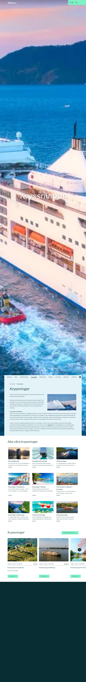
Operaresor (66, 377)
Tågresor (51, 377)
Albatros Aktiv (42, 377)
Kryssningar (34, 377)
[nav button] (80, 377)
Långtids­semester (24, 377)
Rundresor (9, 377)
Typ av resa (12, 384)
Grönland (50, 425)
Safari (16, 377)
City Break (74, 377)
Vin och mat (58, 377)
